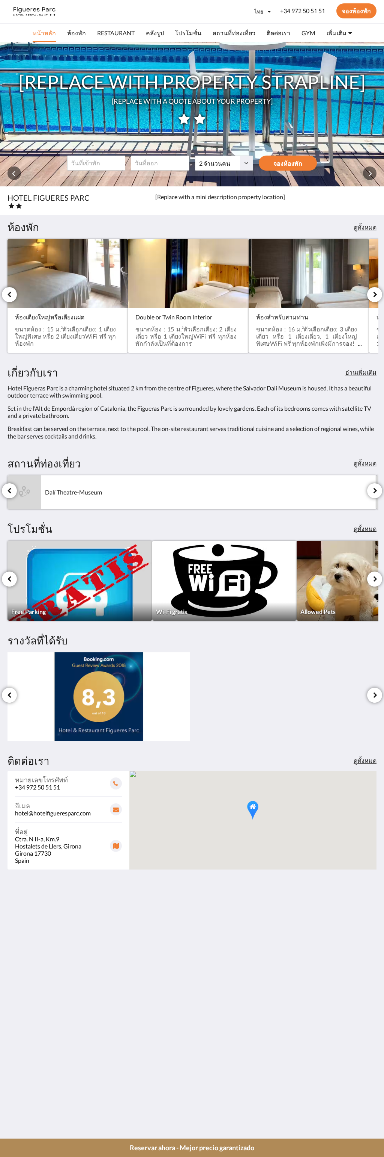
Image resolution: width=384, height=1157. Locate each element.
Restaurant (147, 1057)
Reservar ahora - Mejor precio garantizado (192, 1147)
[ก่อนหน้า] (9, 294)
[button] (252, 810)
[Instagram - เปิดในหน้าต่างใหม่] (369, 1036)
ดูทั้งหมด (365, 227)
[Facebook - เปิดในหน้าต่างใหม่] (327, 1036)
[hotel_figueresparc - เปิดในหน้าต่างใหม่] (348, 1036)
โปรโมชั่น (146, 1044)
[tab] (161, 1019)
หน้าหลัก (144, 1032)
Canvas (366, 1089)
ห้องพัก (142, 1038)
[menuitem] (44, 33)
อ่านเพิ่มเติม (360, 372)
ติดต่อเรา (145, 1051)
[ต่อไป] (374, 294)
